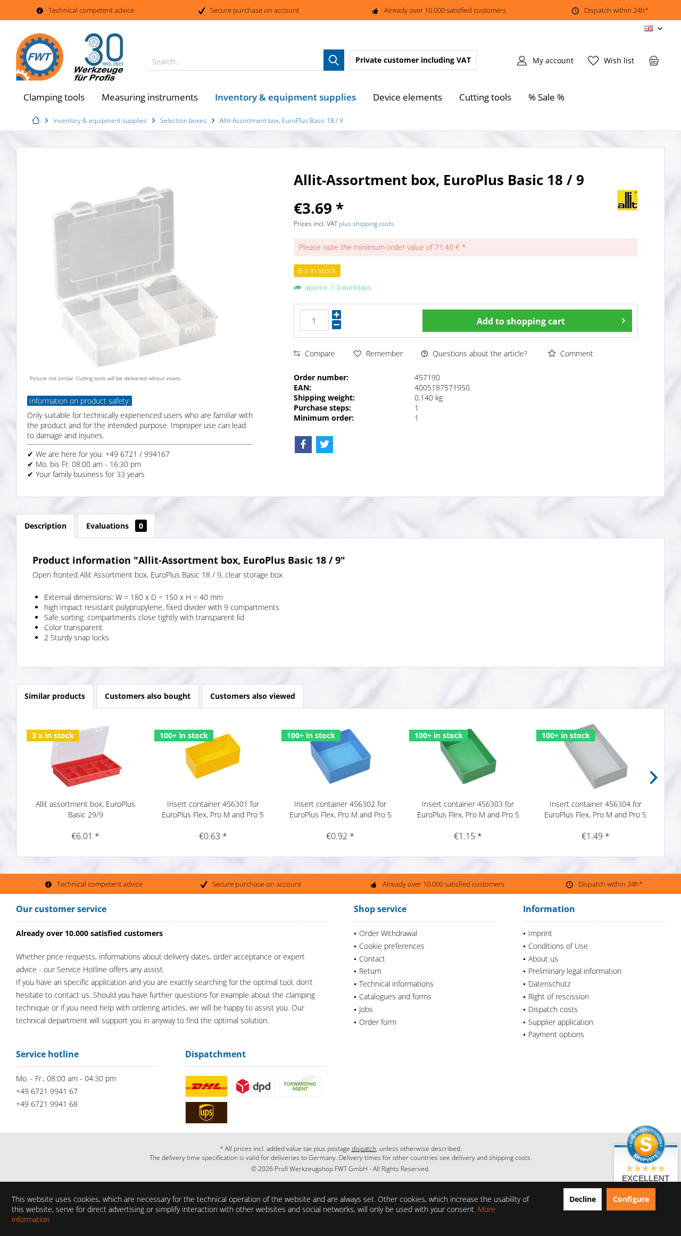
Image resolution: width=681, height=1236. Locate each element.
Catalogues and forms (395, 996)
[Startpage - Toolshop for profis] (37, 120)
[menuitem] (654, 60)
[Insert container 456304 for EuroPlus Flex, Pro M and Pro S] (595, 756)
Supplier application (560, 1022)
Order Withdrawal (388, 933)
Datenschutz (549, 984)
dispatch (364, 1148)
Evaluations (114, 526)
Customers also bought (147, 696)
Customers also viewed (252, 696)
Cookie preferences (392, 946)
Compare (319, 353)
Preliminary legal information (574, 971)
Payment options (556, 1034)
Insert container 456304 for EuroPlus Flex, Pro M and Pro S (595, 809)
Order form (377, 1022)
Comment (575, 353)
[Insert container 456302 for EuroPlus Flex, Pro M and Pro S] (340, 756)
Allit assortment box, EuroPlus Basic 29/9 (85, 809)
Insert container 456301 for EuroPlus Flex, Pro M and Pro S (213, 809)
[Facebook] (303, 444)
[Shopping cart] (654, 60)
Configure (631, 1199)
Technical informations (396, 984)
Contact (372, 959)
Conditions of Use (558, 946)
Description (45, 526)
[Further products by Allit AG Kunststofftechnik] (627, 200)
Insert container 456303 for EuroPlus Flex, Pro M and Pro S (468, 809)
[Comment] (443, 194)
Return (370, 971)
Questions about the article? (478, 353)
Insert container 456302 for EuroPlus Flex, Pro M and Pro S (340, 809)
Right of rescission (558, 996)
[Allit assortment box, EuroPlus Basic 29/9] (85, 756)
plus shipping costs (366, 223)
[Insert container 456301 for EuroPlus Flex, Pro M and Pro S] (213, 756)
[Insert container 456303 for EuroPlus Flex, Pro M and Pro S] (468, 756)
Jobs (366, 1009)
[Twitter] (324, 444)
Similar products (54, 696)
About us (543, 959)
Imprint (540, 933)
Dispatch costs (553, 1009)
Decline (582, 1199)
